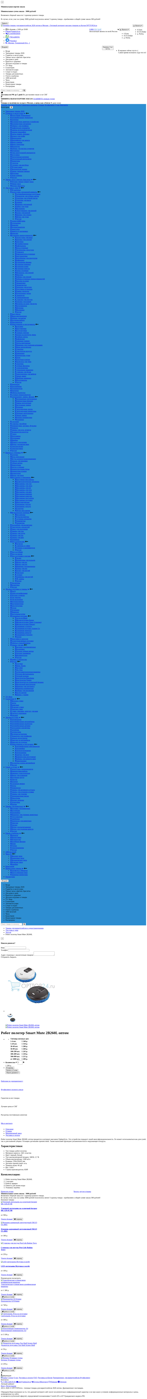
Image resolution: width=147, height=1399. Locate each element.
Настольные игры (18, 614)
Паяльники (20, 353)
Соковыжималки (22, 297)
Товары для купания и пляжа (22, 792)
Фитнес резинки (17, 800)
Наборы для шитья (18, 318)
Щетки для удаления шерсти (22, 829)
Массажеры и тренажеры (21, 477)
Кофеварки (20, 260)
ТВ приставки (16, 167)
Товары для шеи (17, 537)
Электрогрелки (17, 446)
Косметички (16, 473)
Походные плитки (23, 360)
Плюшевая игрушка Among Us (28, 628)
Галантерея (10, 699)
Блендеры (19, 242)
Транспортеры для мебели (26, 374)
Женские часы (16, 856)
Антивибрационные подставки (28, 194)
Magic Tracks (21, 666)
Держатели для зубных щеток (27, 196)
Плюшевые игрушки (19, 616)
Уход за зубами (17, 552)
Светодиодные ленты (24, 409)
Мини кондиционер (19, 316)
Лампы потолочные (23, 403)
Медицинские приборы (20, 513)
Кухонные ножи (22, 266)
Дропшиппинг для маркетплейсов (66, 1378)
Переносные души (23, 355)
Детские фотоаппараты (25, 674)
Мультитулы (16, 839)
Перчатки (15, 391)
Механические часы (19, 860)
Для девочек (16, 597)
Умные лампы (21, 415)
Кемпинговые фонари (24, 401)
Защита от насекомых (19, 231)
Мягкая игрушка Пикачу (25, 624)
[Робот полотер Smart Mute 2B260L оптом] (31, 1011)
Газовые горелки (22, 333)
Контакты (64, 105)
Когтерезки (15, 810)
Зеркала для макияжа (19, 461)
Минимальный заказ (14, 1133)
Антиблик (15, 730)
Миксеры (19, 275)
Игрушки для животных (20, 808)
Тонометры (20, 523)
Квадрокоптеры (17, 604)
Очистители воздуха (24, 351)
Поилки (14, 825)
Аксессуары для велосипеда (22, 769)
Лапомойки (15, 813)
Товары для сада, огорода (21, 430)
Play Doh (19, 668)
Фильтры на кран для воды (26, 304)
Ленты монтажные (23, 343)
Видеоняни (20, 649)
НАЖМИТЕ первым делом (44, 99)
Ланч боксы (15, 314)
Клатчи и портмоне (18, 713)
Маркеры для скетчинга (25, 686)
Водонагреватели (18, 227)
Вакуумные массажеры (25, 480)
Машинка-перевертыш (25, 688)
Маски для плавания (19, 775)
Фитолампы (16, 436)
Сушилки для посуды (24, 300)
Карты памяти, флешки (20, 134)
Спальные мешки (18, 784)
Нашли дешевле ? (12, 1073)
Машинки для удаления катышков (29, 345)
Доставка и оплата (13, 1135)
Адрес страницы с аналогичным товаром (17, 955)
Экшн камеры (16, 175)
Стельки (19, 575)
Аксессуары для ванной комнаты (24, 192)
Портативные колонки (20, 157)
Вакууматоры (21, 328)
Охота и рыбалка (12, 833)
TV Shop (9, 697)
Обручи (14, 779)
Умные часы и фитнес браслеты (18, 180)
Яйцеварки (20, 310)
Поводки (14, 823)
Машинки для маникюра (25, 566)
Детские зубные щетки (25, 651)
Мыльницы (20, 209)
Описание (9, 1129)
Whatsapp (53, 1382)
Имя (2, 948)
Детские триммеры (23, 653)
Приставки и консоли (19, 639)
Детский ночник (22, 676)
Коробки (14, 864)
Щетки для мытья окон (20, 444)
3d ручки (19, 664)
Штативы (15, 173)
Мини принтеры (17, 144)
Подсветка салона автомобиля (23, 763)
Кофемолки (20, 339)
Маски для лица (17, 475)
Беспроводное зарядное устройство (25, 122)
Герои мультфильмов (19, 593)
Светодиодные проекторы (26, 411)
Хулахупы (20, 508)
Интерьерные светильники (26, 399)
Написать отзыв (7, 1191)
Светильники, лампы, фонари (23, 397)
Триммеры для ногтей (24, 577)
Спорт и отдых (12, 767)
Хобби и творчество (19, 659)
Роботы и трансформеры (20, 643)
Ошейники (15, 819)
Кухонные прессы (23, 269)
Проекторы (15, 161)
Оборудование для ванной (26, 211)
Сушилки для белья (23, 372)
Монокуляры (16, 837)
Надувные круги (17, 777)
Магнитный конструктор (25, 684)
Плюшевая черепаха (24, 631)
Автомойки (20, 748)
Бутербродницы (22, 244)
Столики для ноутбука (20, 165)
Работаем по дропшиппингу (12, 1081)
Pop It (13, 591)
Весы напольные (17, 457)
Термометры (20, 521)
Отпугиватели (16, 817)
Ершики (19, 202)
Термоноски (16, 788)
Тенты (13, 786)
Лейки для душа (22, 206)
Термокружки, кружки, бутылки (23, 426)
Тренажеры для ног (23, 504)
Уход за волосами (18, 542)
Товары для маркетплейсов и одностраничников (25, 928)
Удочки (14, 846)
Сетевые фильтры (23, 366)
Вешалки (14, 225)
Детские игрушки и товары (16, 589)
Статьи (10, 1378)
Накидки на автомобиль (20, 740)
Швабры (14, 440)
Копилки (14, 233)
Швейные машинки (23, 378)
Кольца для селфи (18, 136)
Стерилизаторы (22, 368)
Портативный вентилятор (21, 159)
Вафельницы (21, 246)
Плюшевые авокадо (23, 633)
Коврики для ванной (24, 204)
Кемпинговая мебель (19, 771)
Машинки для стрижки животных (24, 815)
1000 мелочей (11, 852)
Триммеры (15, 539)
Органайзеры (16, 386)
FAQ (35, 1378)
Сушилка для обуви (19, 424)
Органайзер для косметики (21, 525)
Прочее (18, 637)
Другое (14, 177)
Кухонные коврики (23, 264)
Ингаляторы (20, 515)
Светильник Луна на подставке (13, 1316)
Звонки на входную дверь (26, 335)
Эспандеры (15, 802)
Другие (18, 219)
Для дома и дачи (12, 188)
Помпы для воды (22, 291)
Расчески (19, 544)
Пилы (18, 357)
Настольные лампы (23, 405)
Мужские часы (17, 862)
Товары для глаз (17, 531)
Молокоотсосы (21, 655)
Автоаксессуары (12, 717)
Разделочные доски (23, 293)
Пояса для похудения (19, 529)
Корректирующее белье (20, 469)
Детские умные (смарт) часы (22, 182)
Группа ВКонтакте (40, 1382)
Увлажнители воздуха (19, 432)
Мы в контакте (7, 1123)
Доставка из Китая (45, 1378)
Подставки (15, 155)
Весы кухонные (22, 248)
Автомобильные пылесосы (21, 724)
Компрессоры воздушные (26, 757)
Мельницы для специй (25, 273)
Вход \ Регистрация (8, 1386)
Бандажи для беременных (26, 647)
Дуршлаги (20, 252)
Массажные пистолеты (25, 498)
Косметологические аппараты (27, 482)
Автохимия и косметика (20, 728)
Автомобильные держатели (22, 117)
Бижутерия (10, 866)
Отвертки (19, 349)
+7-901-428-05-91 (9, 1382)
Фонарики (20, 420)
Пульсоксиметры (22, 517)
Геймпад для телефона (20, 126)
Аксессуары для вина (24, 237)
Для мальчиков (17, 599)
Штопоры (19, 308)
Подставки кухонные (24, 289)
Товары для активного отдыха (23, 790)
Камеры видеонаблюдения (21, 130)
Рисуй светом (21, 693)
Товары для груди (18, 533)
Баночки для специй (24, 240)
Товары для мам (17, 645)
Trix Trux (19, 670)
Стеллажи (15, 422)
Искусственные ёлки (19, 873)
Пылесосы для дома (23, 362)
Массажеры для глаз (23, 484)
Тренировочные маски (20, 796)
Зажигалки (15, 229)
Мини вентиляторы (23, 347)
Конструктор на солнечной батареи (30, 682)
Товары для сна (17, 535)
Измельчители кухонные (25, 254)
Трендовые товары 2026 (15, 111)
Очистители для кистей (20, 527)
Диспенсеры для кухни (25, 250)
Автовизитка (16, 719)
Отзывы (41, 105)
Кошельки (15, 705)
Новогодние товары (14, 868)
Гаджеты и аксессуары (15, 113)
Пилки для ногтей (23, 571)
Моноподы (15, 146)
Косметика (15, 585)
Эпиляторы (15, 583)
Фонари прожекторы (24, 417)
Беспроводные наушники (21, 124)
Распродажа (10, 877)
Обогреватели (16, 322)
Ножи (13, 844)
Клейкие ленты (22, 337)
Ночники (19, 407)
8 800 (95, 29)
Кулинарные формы (23, 262)
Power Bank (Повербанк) (20, 115)
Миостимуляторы (23, 502)
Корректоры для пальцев (25, 560)
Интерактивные (17, 602)
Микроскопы (16, 138)
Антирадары (16, 732)
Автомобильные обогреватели (28, 746)
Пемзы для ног (21, 568)
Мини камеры (16, 142)
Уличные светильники (24, 413)
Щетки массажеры (23, 511)
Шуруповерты (21, 380)
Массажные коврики (24, 494)
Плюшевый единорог (24, 635)
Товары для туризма (19, 794)
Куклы (13, 608)
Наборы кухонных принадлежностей (30, 279)
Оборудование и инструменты (23, 324)
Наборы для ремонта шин (26, 759)
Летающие (15, 610)
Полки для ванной (23, 213)
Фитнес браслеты (18, 186)
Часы (8, 854)
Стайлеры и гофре (23, 546)
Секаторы (19, 364)
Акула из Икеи (21, 618)
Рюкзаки (14, 715)
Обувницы (15, 384)
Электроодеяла (17, 448)
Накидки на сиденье (19, 742)
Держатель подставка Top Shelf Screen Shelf (18, 1345)
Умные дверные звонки (20, 171)
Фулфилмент (50, 105)
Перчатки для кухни (24, 287)
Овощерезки (20, 283)
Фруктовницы (21, 306)
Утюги (13, 434)
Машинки (15, 612)
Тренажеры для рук (23, 506)
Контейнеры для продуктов (26, 258)
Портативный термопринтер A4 (13, 1331)
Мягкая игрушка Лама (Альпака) (28, 622)
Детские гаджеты (18, 595)
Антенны (14, 120)
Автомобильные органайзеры (22, 722)
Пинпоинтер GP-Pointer (10, 1301)
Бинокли (14, 835)
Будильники (16, 223)
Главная (4, 105)
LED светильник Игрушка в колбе (15, 1266)
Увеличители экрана (19, 169)
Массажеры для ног (23, 488)
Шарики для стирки (23, 215)
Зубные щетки (16, 463)
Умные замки (21, 376)
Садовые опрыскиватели (21, 395)
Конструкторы (17, 606)
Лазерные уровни (23, 341)
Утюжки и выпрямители (25, 548)
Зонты (13, 703)
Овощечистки (21, 285)
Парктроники (21, 761)
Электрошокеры (17, 848)
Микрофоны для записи (20, 140)
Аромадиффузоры (18, 221)
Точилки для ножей (23, 302)
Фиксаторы (15, 798)
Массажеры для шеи (24, 492)
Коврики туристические (20, 773)
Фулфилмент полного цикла (12, 1090)
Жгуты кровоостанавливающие (23, 459)
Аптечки (14, 455)
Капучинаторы (21, 256)
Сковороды (20, 295)
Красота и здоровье (13, 453)
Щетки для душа (22, 217)
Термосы (14, 428)
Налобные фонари (18, 842)
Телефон (4, 950)
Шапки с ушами (22, 695)
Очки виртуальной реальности (23, 153)
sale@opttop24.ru (24, 1382)
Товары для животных (15, 806)
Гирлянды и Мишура (19, 870)
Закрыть (5, 23)
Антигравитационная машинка (28, 672)
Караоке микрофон (18, 132)
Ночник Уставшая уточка (11, 1360)
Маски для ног (21, 562)
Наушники (15, 151)
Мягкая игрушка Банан (25, 620)
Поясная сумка (17, 709)
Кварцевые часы (17, 858)
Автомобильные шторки (20, 726)
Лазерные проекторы (19, 875)
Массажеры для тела (24, 490)
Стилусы (14, 163)
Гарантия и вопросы (29, 105)
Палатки (14, 782)
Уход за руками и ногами (21, 556)
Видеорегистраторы (19, 734)
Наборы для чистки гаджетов (22, 149)
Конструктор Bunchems (25, 678)
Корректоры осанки (19, 471)
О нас (57, 105)
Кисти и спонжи (17, 467)
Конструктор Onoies (23, 680)
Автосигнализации (23, 751)
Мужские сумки (17, 707)
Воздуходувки (21, 331)
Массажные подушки (24, 500)
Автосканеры (21, 753)
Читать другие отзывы (82, 1191)
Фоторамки (15, 438)
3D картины (16, 190)
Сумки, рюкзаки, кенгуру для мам (24, 711)
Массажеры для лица (24, 486)
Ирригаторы (16, 465)
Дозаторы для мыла (23, 200)
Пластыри (20, 573)
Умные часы (16, 184)
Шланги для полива (19, 442)
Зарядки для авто (22, 755)
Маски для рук (21, 564)
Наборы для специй (23, 277)
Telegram (63, 1382)
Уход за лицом (16, 554)
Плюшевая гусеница (24, 626)
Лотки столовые (22, 271)
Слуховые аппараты (23, 519)
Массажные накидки (24, 496)
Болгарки (19, 326)
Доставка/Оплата (14, 105)
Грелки (18, 558)
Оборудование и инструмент (22, 744)
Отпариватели (16, 388)
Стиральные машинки (24, 370)
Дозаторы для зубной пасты (27, 198)
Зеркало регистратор (19, 738)
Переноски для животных (21, 821)
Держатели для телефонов (21, 736)
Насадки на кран (22, 281)
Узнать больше (6, 1219)
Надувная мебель (18, 320)
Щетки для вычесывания (21, 827)
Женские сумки (17, 701)
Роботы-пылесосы (18, 393)
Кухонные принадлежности (22, 235)
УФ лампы (20, 579)
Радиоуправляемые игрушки (22, 641)
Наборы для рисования (25, 691)
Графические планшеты (20, 128)
